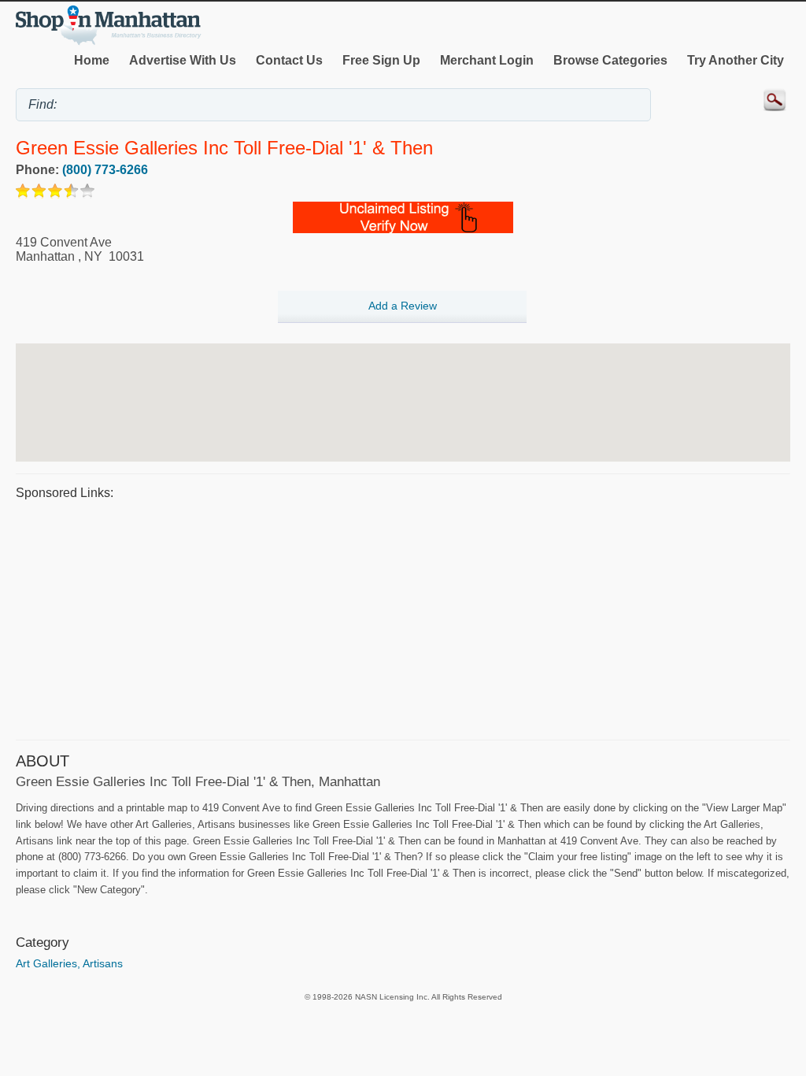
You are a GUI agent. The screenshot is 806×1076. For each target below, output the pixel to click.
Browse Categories (610, 60)
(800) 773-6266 (105, 169)
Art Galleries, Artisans (69, 963)
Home (91, 60)
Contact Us (289, 60)
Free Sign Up (381, 60)
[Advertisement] (403, 617)
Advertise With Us (182, 60)
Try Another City (735, 60)
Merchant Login (487, 60)
